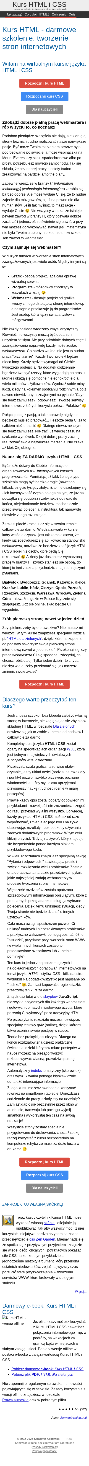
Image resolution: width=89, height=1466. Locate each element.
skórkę (49, 1223)
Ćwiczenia (59, 14)
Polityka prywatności (44, 1451)
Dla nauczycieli (44, 109)
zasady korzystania (44, 1447)
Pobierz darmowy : (47, 1369)
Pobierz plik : (42, 1374)
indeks (36, 1071)
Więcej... (81, 1291)
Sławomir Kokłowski (73, 1417)
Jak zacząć (14, 14)
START (2, 14)
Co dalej (31, 14)
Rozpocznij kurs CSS (44, 96)
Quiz (72, 14)
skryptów (50, 996)
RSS (69, 1438)
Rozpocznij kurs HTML (44, 83)
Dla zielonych (64, 726)
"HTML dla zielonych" (24, 639)
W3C (71, 749)
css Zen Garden (42, 1239)
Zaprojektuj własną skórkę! (32, 1204)
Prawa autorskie (15, 1400)
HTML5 (44, 14)
